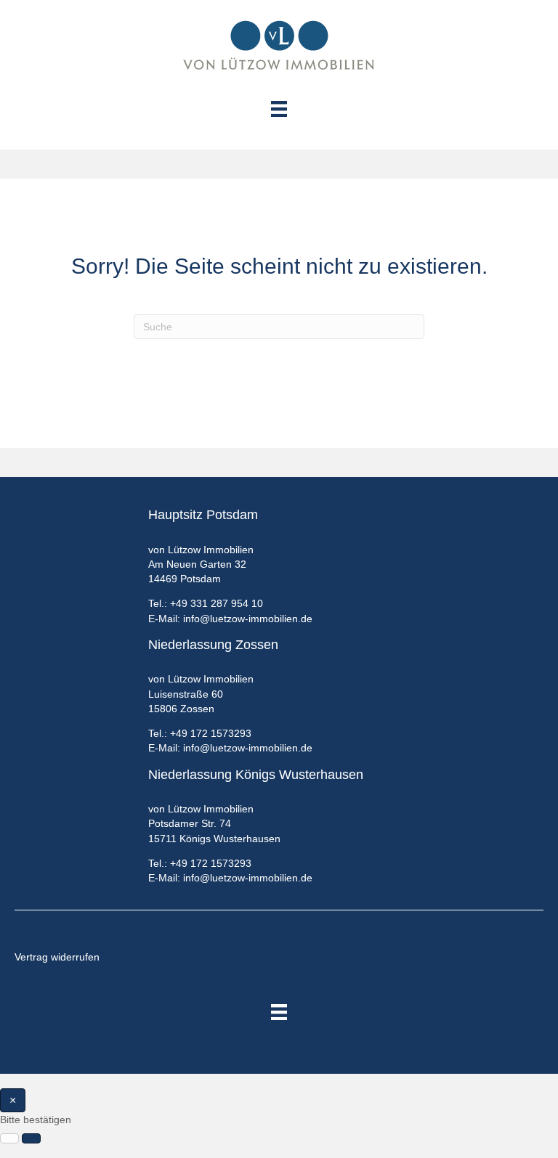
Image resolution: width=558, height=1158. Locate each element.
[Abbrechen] (9, 1138)
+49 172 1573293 (210, 733)
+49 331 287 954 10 (216, 603)
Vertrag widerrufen (57, 957)
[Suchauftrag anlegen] (31, 1138)
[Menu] (279, 109)
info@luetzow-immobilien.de (247, 618)
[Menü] (279, 1012)
